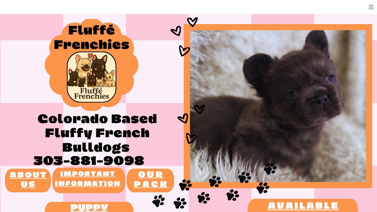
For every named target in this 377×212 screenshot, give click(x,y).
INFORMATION (88, 184)
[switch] (371, 7)
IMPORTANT (87, 174)
